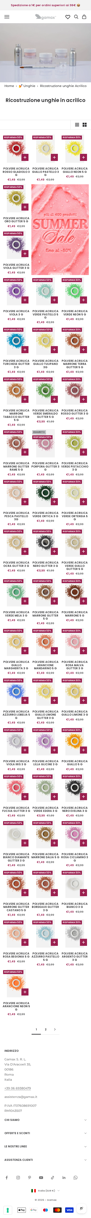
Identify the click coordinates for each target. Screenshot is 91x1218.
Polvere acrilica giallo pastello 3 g (45, 172)
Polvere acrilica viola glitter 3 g (16, 266)
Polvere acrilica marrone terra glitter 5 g (75, 364)
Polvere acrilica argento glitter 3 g (75, 957)
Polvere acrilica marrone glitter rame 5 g (16, 466)
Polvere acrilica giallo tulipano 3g (45, 364)
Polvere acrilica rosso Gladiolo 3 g (16, 172)
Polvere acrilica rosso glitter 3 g (74, 412)
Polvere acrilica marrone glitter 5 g (45, 615)
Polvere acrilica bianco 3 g (75, 905)
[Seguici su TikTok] (52, 1177)
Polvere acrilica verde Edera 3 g (45, 809)
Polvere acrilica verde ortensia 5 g (75, 516)
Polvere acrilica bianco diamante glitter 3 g (16, 857)
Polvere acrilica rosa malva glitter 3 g (75, 665)
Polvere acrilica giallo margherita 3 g (16, 665)
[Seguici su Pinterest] (29, 1177)
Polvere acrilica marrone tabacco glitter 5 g (16, 415)
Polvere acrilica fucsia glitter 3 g (16, 809)
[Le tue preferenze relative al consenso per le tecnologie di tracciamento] (8, 1210)
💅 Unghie (27, 86)
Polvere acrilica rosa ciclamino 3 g (74, 857)
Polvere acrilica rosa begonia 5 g (16, 955)
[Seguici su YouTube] (41, 1177)
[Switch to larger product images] (77, 124)
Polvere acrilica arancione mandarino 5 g (45, 665)
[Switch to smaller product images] (85, 124)
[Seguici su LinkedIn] (64, 1177)
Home (9, 86)
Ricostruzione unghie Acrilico (63, 86)
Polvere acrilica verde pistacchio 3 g (74, 466)
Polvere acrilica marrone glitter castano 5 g (16, 907)
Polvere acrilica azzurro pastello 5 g (45, 957)
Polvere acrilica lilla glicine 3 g (45, 763)
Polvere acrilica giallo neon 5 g (75, 170)
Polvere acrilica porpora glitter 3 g (45, 466)
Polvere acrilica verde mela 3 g (16, 614)
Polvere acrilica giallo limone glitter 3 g (45, 715)
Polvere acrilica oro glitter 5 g (16, 220)
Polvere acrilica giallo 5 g (75, 763)
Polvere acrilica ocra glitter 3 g (16, 564)
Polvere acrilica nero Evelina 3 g (75, 809)
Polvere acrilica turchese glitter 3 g (16, 364)
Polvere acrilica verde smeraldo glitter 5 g (45, 414)
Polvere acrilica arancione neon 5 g (16, 1006)
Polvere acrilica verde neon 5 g (75, 313)
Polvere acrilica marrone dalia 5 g (45, 856)
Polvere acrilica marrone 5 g (75, 614)
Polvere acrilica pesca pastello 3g (16, 516)
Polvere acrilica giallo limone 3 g (74, 713)
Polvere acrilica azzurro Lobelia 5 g (16, 715)
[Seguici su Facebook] (6, 1177)
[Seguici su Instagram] (18, 1177)
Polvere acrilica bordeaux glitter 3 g (45, 907)
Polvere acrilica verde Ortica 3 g (45, 514)
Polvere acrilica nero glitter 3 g (45, 564)
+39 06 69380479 (17, 1088)
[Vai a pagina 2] (54, 1029)
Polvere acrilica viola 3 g (16, 313)
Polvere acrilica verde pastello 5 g (45, 314)
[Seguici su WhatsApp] (75, 1177)
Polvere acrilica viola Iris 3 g (16, 763)
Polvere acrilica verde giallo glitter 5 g (75, 566)
